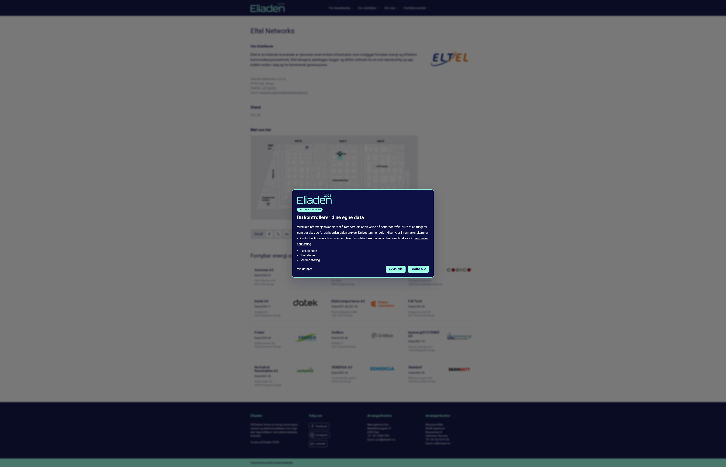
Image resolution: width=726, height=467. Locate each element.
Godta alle (418, 269)
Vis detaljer (304, 269)
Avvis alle (396, 269)
